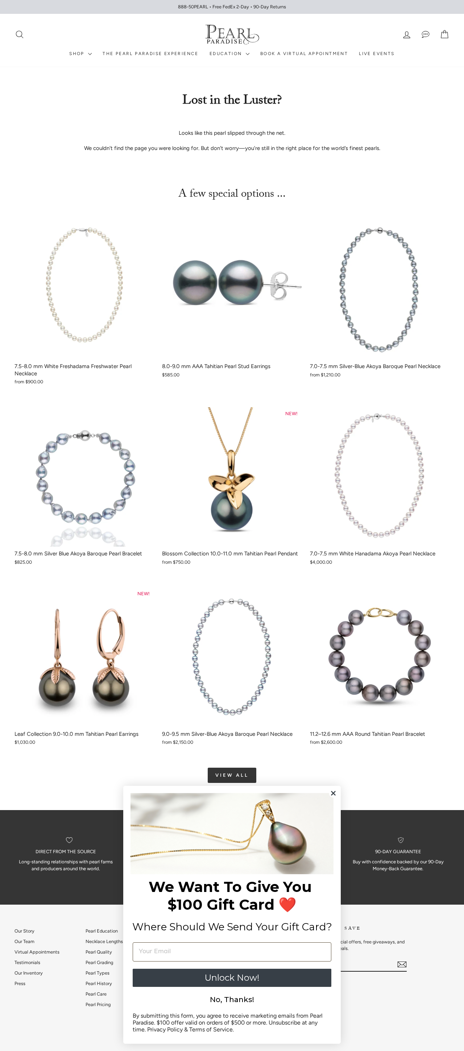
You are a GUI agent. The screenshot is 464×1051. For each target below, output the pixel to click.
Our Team (24, 941)
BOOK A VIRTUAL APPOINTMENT (304, 53)
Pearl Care (96, 994)
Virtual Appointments (36, 952)
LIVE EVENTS (376, 53)
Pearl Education (102, 931)
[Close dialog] (333, 793)
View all (231, 775)
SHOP (77, 53)
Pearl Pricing (98, 1004)
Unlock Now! (232, 977)
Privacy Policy (165, 1029)
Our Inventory (28, 973)
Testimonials (27, 962)
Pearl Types (97, 973)
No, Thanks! (232, 999)
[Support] (425, 34)
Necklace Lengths (104, 941)
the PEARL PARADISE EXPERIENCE (151, 53)
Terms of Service (211, 1029)
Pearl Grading (99, 962)
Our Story (24, 931)
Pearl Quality (99, 952)
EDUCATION (227, 53)
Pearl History (99, 983)
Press (19, 983)
